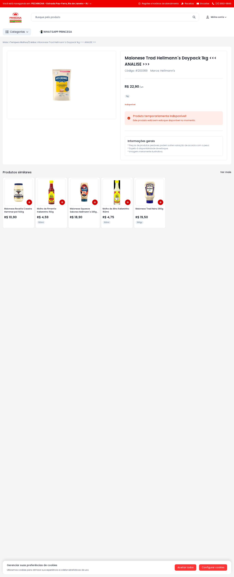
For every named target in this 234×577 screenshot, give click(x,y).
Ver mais (225, 172)
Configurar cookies (213, 567)
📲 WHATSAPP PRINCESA (55, 32)
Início (5, 42)
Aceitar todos (185, 567)
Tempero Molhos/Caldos (23, 42)
